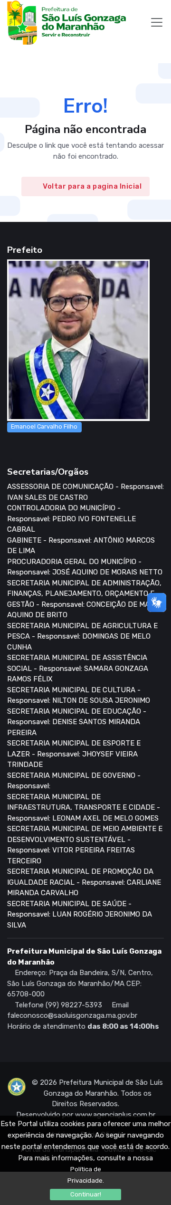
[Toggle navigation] (157, 22)
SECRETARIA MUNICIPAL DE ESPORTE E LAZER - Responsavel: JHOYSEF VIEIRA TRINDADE (74, 754)
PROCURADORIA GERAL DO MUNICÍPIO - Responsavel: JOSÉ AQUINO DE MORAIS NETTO (84, 567)
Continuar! (85, 1194)
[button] (16, 54)
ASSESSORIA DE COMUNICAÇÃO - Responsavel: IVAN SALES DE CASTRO (85, 492)
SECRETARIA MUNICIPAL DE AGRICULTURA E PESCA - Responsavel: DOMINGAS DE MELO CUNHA (82, 636)
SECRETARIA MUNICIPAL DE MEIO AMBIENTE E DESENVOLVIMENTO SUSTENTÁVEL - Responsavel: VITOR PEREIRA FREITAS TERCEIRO (84, 844)
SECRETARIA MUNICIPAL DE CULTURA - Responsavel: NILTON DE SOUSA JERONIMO (78, 695)
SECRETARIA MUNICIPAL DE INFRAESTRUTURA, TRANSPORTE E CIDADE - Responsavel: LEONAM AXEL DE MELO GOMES (83, 807)
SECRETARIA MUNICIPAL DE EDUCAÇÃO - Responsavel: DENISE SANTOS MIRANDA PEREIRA (76, 722)
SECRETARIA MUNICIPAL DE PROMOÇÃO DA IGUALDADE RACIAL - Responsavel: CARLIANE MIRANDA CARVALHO (84, 882)
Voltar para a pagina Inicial (92, 186)
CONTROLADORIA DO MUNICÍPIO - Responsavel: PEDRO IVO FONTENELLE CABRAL (71, 519)
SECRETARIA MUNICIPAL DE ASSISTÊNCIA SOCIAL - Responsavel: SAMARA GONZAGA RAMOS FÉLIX (77, 668)
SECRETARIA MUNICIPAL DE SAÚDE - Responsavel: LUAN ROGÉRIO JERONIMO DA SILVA (79, 914)
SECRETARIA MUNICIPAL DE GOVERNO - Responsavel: (74, 781)
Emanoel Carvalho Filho (44, 426)
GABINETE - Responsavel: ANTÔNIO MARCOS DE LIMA (81, 545)
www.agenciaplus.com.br (115, 1114)
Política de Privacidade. (85, 1175)
